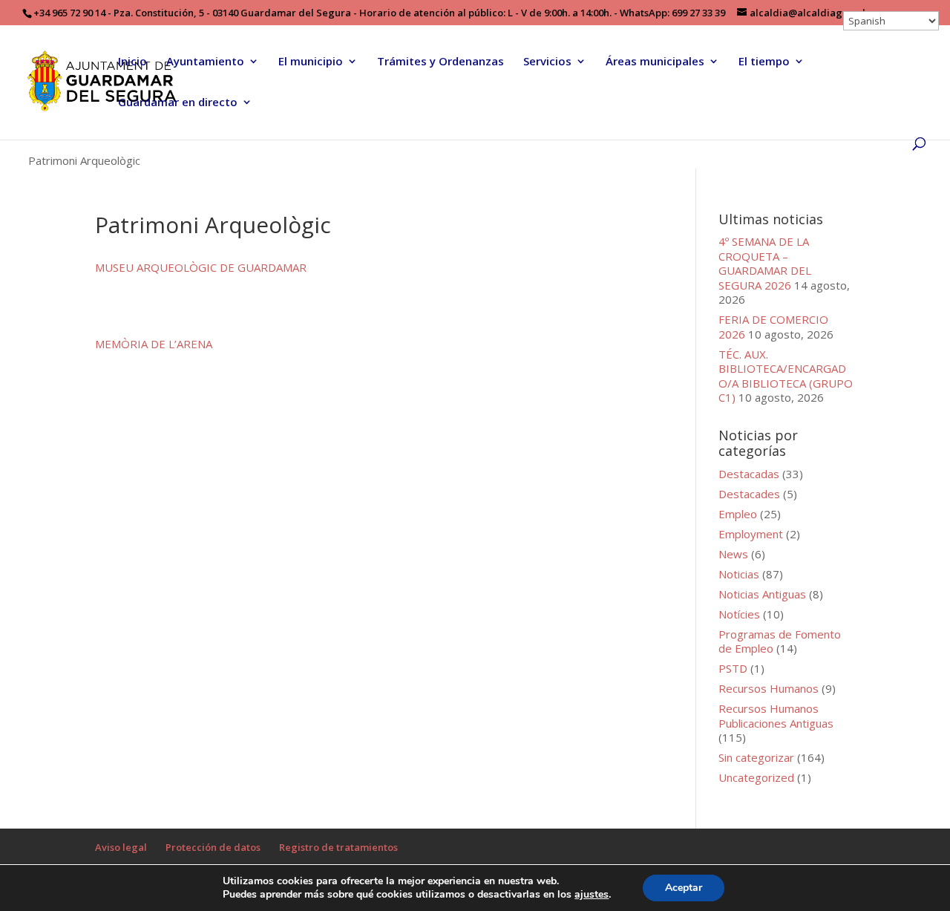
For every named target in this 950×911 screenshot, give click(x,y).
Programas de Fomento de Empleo (779, 641)
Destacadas (748, 473)
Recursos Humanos (768, 688)
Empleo (737, 513)
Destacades (749, 493)
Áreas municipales (655, 62)
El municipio (310, 62)
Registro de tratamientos (338, 847)
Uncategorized (756, 777)
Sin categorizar (756, 757)
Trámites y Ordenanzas (440, 62)
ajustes (591, 894)
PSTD (732, 668)
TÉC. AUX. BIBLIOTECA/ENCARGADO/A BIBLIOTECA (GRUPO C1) (785, 376)
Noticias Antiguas (762, 594)
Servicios (547, 62)
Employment (750, 533)
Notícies (739, 614)
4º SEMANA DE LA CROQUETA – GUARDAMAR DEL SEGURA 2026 (764, 263)
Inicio (132, 62)
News (733, 553)
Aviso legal (121, 847)
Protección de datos (213, 847)
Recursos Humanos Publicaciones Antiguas (775, 716)
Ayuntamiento (205, 62)
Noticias (738, 573)
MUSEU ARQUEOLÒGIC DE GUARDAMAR (201, 267)
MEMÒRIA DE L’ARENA (153, 343)
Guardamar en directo (178, 103)
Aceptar (683, 888)
